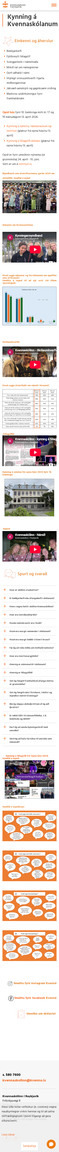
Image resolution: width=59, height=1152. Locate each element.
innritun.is (25, 164)
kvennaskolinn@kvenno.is (24, 1080)
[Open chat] (51, 1144)
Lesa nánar (8, 1134)
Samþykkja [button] (29, 1146)
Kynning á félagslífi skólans (23, 141)
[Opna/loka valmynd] (54, 5)
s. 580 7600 (11, 1075)
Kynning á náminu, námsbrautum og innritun (29, 128)
